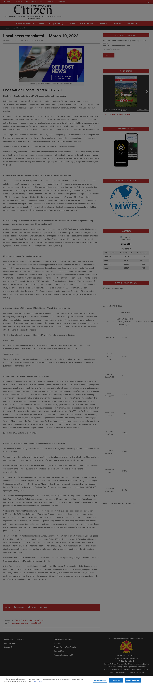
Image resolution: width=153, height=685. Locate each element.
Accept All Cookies (133, 680)
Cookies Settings (100, 680)
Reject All (116, 680)
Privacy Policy (37, 681)
